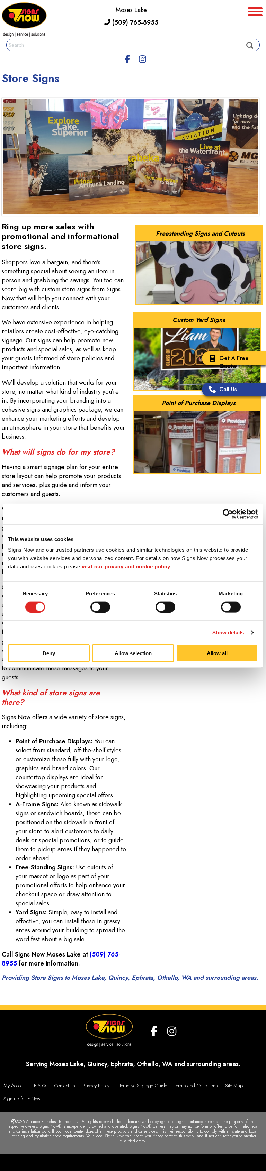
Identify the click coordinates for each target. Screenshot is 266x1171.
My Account (15, 1085)
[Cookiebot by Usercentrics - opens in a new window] (227, 514)
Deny (49, 653)
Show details (228, 632)
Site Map (234, 1085)
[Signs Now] (24, 20)
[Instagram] (142, 58)
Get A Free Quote (234, 362)
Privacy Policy (95, 1085)
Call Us (228, 389)
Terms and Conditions (196, 1085)
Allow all (217, 653)
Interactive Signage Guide (141, 1085)
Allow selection (133, 653)
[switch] (100, 606)
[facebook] (127, 58)
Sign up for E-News (23, 1098)
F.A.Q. (40, 1085)
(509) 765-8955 (134, 22)
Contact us (64, 1085)
